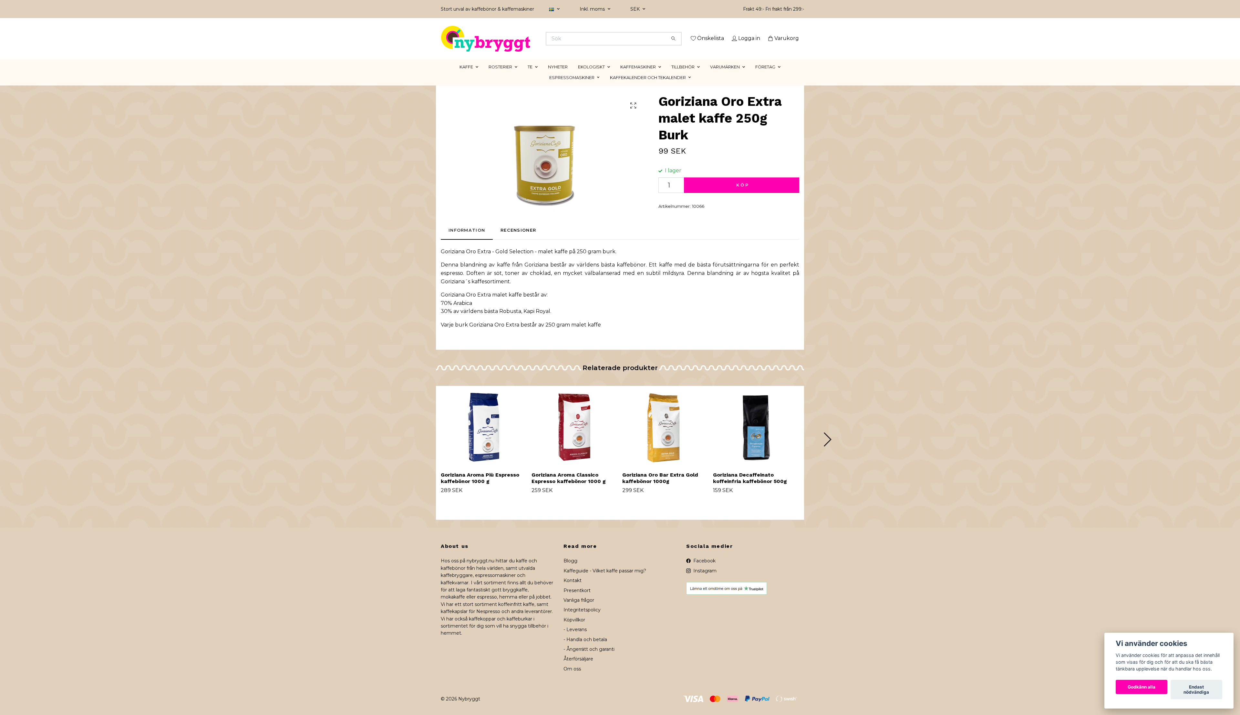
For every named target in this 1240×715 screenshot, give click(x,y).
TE (530, 76)
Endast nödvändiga (1196, 689)
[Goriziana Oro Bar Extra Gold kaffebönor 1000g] (665, 435)
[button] (827, 448)
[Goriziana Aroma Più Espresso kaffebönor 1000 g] (484, 435)
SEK (635, 9)
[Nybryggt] (530, 39)
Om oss (572, 678)
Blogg (570, 570)
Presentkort (577, 599)
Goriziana (453, 290)
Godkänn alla (1141, 687)
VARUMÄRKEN (725, 76)
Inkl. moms (593, 9)
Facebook (704, 570)
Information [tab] (467, 239)
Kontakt (572, 590)
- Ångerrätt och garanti (589, 658)
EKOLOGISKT (591, 76)
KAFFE (466, 76)
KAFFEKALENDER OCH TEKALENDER (648, 86)
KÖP (742, 194)
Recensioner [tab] (518, 239)
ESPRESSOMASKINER (571, 86)
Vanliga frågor (578, 609)
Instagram (704, 580)
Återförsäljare (578, 668)
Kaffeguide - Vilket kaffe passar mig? (604, 580)
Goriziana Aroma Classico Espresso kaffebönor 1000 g (569, 487)
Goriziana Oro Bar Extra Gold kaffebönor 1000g (660, 487)
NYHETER (558, 76)
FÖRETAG (765, 76)
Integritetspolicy (582, 619)
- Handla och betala (585, 648)
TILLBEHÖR (683, 76)
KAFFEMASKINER (638, 76)
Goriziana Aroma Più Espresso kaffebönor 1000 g (480, 487)
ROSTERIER (500, 76)
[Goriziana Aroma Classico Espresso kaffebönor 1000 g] (574, 435)
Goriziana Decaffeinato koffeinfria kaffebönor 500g (750, 487)
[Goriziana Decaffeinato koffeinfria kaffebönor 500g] (756, 435)
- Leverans (575, 639)
